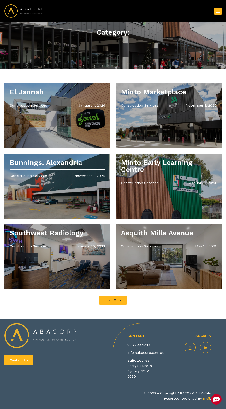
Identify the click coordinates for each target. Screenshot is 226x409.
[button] (218, 11)
